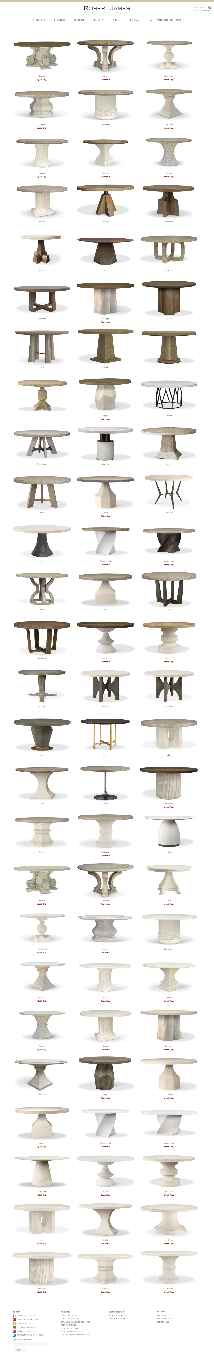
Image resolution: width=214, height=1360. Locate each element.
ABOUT (117, 20)
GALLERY (98, 20)
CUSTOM (79, 20)
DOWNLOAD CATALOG (69, 1316)
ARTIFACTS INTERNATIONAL (166, 20)
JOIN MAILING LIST (24, 1339)
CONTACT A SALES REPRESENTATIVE (75, 1334)
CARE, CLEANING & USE (118, 1319)
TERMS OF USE (163, 1322)
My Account (205, 11)
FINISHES (59, 20)
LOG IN (195, 11)
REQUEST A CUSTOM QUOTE (72, 1331)
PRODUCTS (38, 20)
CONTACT (135, 20)
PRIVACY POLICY (163, 1319)
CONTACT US (162, 1316)
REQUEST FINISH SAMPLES (71, 1328)
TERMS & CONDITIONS (118, 1316)
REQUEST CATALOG (68, 1325)
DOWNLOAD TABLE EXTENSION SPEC (75, 1322)
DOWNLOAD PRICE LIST (70, 1319)
